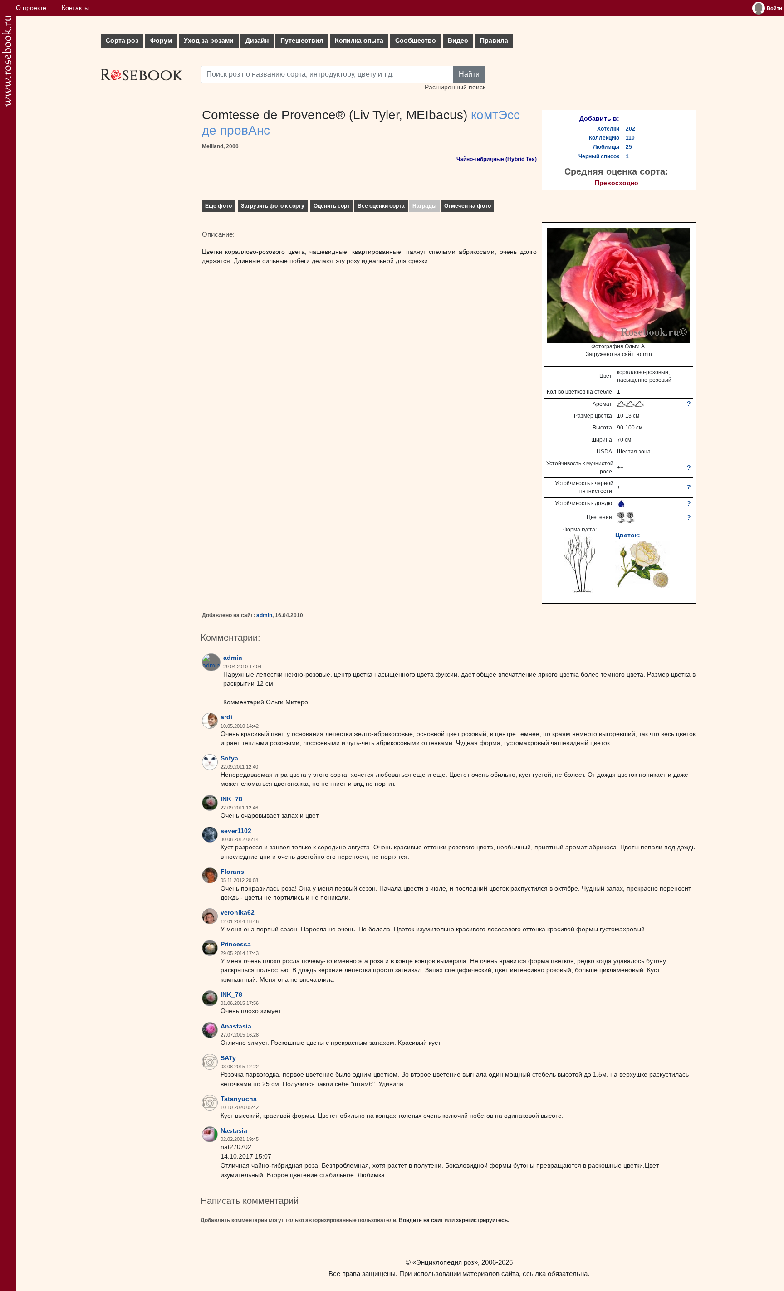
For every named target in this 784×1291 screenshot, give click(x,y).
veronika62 (237, 912)
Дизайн (257, 40)
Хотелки (608, 129)
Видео (458, 40)
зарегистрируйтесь (482, 1220)
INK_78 (231, 799)
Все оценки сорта (381, 206)
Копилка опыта (359, 40)
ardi (226, 717)
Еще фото (218, 206)
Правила (494, 40)
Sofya (229, 758)
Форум (161, 40)
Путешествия (301, 40)
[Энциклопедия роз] (6, 61)
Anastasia (235, 1026)
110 (630, 138)
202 (630, 129)
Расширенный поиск (455, 87)
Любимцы (606, 147)
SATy (228, 1058)
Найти (469, 74)
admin (264, 615)
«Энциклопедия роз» (445, 1262)
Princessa (235, 944)
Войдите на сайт (421, 1220)
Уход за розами (209, 40)
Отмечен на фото (467, 206)
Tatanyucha (238, 1099)
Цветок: (627, 535)
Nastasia (233, 1130)
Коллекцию (604, 138)
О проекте (31, 8)
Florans (232, 871)
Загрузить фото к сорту (272, 206)
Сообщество (415, 40)
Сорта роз (122, 40)
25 (629, 147)
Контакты (75, 8)
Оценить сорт (332, 206)
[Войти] (758, 8)
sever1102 (235, 831)
